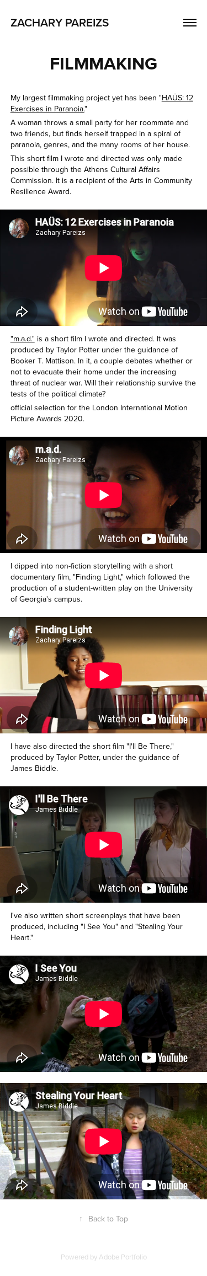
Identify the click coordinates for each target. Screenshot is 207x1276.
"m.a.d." (22, 338)
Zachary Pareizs (59, 22)
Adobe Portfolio (123, 1257)
